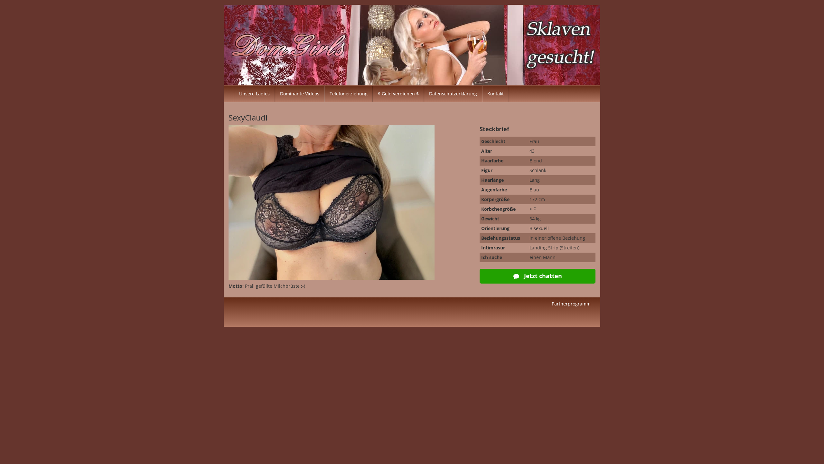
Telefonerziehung (349, 94)
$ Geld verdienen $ (398, 94)
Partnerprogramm (571, 304)
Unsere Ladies (254, 94)
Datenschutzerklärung (453, 94)
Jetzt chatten (542, 276)
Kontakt (495, 94)
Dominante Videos (299, 94)
